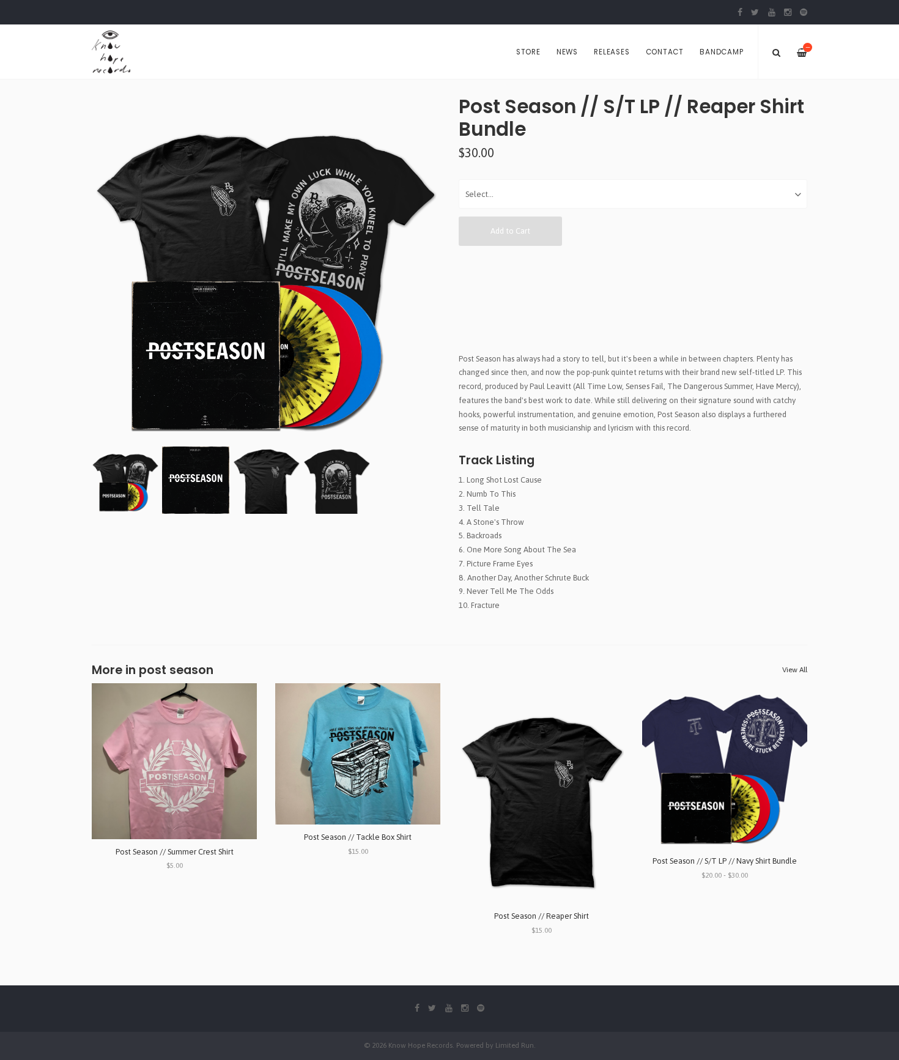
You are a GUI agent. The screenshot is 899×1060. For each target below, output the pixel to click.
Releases (611, 52)
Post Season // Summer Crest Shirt (175, 851)
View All (794, 669)
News (567, 52)
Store (528, 52)
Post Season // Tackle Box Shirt (358, 837)
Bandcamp (721, 52)
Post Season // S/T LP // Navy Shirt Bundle (725, 860)
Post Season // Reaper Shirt (541, 916)
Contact (665, 52)
